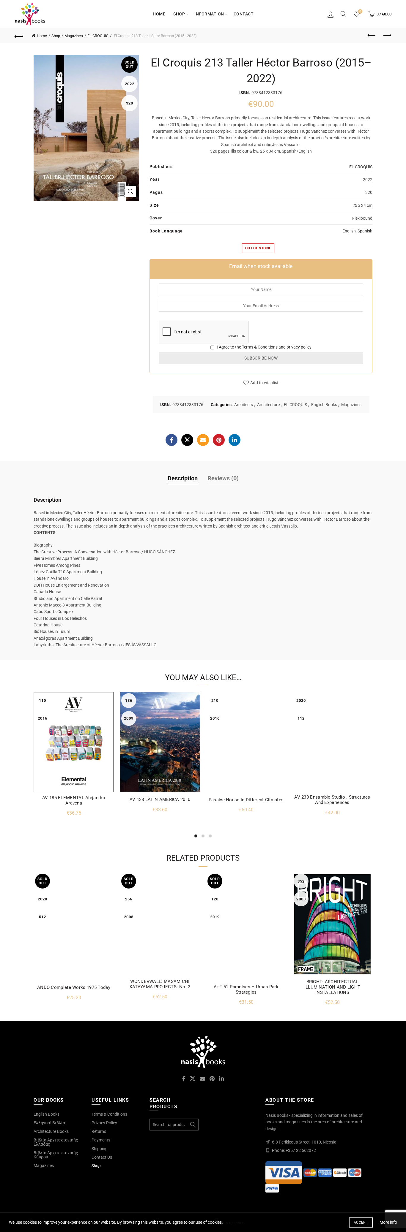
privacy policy (299, 347)
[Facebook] (171, 440)
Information (209, 14)
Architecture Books (51, 1131)
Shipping (100, 1148)
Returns (99, 1131)
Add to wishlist (264, 382)
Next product (387, 36)
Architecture (268, 404)
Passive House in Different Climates (246, 799)
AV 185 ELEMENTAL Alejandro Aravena (73, 800)
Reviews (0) (223, 478)
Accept (361, 1222)
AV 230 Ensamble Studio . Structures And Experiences (332, 799)
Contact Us (102, 1157)
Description (183, 478)
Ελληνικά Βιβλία (49, 1122)
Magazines (73, 36)
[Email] (203, 440)
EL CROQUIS (97, 36)
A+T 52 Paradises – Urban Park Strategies (246, 989)
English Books (324, 404)
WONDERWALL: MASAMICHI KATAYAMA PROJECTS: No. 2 (160, 984)
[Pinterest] (219, 440)
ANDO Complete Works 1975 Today (73, 987)
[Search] (343, 13)
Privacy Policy (104, 1122)
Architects (243, 404)
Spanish (365, 231)
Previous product (372, 36)
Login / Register (330, 14)
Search (193, 1124)
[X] (187, 440)
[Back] (19, 36)
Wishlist (360, 11)
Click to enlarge (130, 191)
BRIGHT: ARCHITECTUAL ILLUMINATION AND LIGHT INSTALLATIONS (332, 987)
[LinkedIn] (234, 440)
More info (388, 1222)
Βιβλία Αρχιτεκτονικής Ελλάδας (56, 1142)
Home (159, 14)
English (349, 231)
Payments (101, 1140)
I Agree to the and (263, 347)
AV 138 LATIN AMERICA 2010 (160, 799)
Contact (244, 14)
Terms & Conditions (260, 347)
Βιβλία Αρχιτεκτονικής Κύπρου (56, 1154)
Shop (179, 14)
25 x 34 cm (362, 205)
